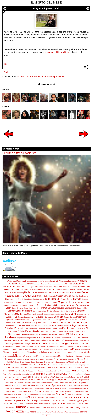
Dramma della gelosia (32, 323)
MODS (87, 343)
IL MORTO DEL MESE (46, 2)
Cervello (77, 299)
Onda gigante (25, 362)
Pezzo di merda (10, 371)
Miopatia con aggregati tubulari (62, 352)
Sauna (30, 380)
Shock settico (75, 385)
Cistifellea (29, 302)
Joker (65, 340)
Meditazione (85, 349)
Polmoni (75, 370)
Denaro (66, 317)
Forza (9, 331)
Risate (42, 377)
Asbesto (66, 287)
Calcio (35, 296)
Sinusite (8, 391)
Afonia (55, 281)
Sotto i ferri (54, 391)
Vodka (48, 412)
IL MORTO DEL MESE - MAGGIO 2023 (19, 153)
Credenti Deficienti (35, 314)
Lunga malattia (69, 343)
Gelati (42, 331)
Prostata (48, 374)
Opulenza (39, 362)
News (56, 359)
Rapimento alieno (14, 377)
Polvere (6, 374)
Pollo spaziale (64, 371)
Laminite (85, 340)
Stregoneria (84, 394)
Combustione (70, 308)
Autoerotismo (37, 289)
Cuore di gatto (12, 317)
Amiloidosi (23, 284)
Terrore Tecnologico (25, 404)
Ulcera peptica (50, 408)
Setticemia (45, 385)
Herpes (51, 334)
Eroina (53, 325)
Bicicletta (39, 292)
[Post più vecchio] (84, 139)
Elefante (56, 322)
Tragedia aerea (57, 403)
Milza (47, 352)
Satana (15, 379)
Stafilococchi (46, 394)
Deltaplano (49, 317)
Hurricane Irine (60, 334)
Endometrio (10, 325)
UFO (37, 408)
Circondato (8, 302)
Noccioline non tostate (67, 359)
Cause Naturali (51, 298)
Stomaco (60, 394)
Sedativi (50, 383)
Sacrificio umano (62, 377)
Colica (26, 305)
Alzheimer (13, 284)
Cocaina (37, 302)
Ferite (72, 328)
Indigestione (21, 338)
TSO (66, 401)
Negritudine (40, 359)
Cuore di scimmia (24, 317)
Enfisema (20, 325)
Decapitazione (38, 317)
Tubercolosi (9, 408)
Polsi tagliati (85, 371)
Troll (79, 404)
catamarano (74, 412)
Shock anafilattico (63, 385)
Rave (24, 377)
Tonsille (47, 404)
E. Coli (49, 323)
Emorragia (82, 322)
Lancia (5, 344)
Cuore (21, 76)
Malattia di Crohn (9, 349)
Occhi (86, 359)
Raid (6, 377)
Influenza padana (61, 338)
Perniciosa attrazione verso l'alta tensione (67, 368)
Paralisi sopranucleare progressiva (77, 365)
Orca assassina (49, 362)
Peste (86, 368)
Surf (62, 401)
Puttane (72, 374)
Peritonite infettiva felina (42, 368)
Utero (71, 407)
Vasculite (84, 408)
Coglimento (64, 302)
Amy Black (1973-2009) (46, 8)
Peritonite (28, 367)
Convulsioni (9, 314)
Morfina (81, 356)
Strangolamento (72, 394)
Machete (6, 346)
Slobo (19, 391)
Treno (74, 403)
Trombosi (85, 403)
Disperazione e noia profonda (42, 320)
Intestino (7, 340)
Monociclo (54, 356)
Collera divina (82, 305)
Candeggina (83, 296)
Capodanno (28, 299)
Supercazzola (64, 398)
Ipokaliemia (35, 340)
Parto (17, 368)
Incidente (10, 337)
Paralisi (60, 365)
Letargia (27, 344)
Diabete (20, 319)
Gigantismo (13, 334)
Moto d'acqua (14, 359)
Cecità (70, 299)
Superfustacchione (79, 397)
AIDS (25, 281)
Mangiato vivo (66, 349)
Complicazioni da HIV (41, 311)
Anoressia (24, 287)
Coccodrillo (53, 302)
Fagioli (27, 328)
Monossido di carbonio (68, 356)
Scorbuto (35, 383)
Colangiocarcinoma (80, 302)
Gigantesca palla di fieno (76, 331)
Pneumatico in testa (51, 371)
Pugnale (57, 374)
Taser (70, 401)
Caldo (41, 296)
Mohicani (46, 356)
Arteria (38, 287)
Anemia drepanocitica (56, 284)
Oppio (33, 362)
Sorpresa (46, 391)
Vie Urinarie (41, 412)
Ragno (87, 374)
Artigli (55, 287)
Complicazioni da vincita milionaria (63, 311)
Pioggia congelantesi (35, 371)
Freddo (14, 331)
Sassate (7, 379)
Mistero (29, 76)
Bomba (66, 292)
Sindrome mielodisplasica (78, 388)
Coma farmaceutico (55, 308)
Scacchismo (39, 379)
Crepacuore (49, 314)
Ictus (69, 334)
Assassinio (9, 289)
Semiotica (69, 383)
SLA (53, 377)
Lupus (81, 343)
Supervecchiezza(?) (42, 400)
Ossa (70, 362)
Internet (85, 338)
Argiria (32, 287)
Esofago (72, 325)
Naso (22, 359)
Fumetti (29, 331)
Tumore (20, 407)
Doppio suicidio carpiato (75, 320)
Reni (28, 377)
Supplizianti (56, 401)
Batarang (20, 293)
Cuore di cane (83, 314)
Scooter (28, 382)
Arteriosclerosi (46, 287)
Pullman (65, 374)
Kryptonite (78, 340)
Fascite (38, 328)
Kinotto (71, 340)
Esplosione (82, 325)
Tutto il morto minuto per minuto (49, 76)
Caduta (27, 295)
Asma (87, 287)
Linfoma (45, 343)
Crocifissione (59, 314)
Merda (24, 352)
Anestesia (69, 284)
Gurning (44, 334)
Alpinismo (82, 281)
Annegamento (9, 286)
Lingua (51, 344)
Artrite (59, 287)
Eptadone (41, 325)
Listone (57, 344)
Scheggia (71, 380)
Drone (44, 322)
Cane (7, 299)
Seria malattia (21, 385)
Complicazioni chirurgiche (20, 311)
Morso (87, 356)
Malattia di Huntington (24, 349)
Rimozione (35, 377)
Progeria (30, 374)
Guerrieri (37, 334)
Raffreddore (80, 374)
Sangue (85, 377)
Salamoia (72, 377)
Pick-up (20, 371)
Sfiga (53, 385)
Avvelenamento (76, 289)
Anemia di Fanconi (40, 284)
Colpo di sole (28, 308)
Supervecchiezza (23, 400)
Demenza (58, 317)
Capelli (20, 299)
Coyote (24, 314)
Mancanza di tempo (53, 349)
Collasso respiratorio (65, 305)
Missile (87, 352)
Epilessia (34, 325)
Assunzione (19, 290)
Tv (28, 408)
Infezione (41, 337)
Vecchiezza (15, 411)
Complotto (81, 311)
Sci (76, 380)
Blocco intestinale (50, 293)
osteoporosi (46, 415)
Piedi (25, 371)
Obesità (80, 359)
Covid (18, 314)
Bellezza (29, 292)
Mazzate (76, 349)
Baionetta (12, 293)
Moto (6, 359)
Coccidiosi (44, 302)
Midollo (42, 352)
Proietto (38, 373)
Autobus (27, 289)
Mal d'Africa (42, 346)
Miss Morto (78, 352)
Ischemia (59, 340)
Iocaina (27, 340)
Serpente (31, 385)
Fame (32, 328)
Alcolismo (68, 281)
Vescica (33, 412)
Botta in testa (75, 292)
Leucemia (35, 343)
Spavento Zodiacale (80, 391)
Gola (20, 334)
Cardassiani (37, 299)
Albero (61, 281)
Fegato (65, 328)
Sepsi (13, 385)
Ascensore (74, 287)
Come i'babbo (82, 308)
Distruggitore (59, 320)
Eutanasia (19, 328)
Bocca (60, 292)
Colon (8, 308)
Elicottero (65, 322)
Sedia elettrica (59, 383)
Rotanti (48, 377)
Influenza (50, 337)
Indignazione (31, 338)
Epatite (27, 325)
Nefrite (32, 359)
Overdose (7, 364)
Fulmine (21, 331)
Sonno (38, 391)
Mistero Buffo (31, 356)
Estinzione (9, 328)
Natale (27, 359)
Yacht (67, 412)
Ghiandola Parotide (59, 331)
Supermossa (8, 401)
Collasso (32, 305)
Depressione (10, 320)
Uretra (59, 408)
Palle (35, 365)
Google (26, 334)
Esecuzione (62, 325)
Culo (66, 314)
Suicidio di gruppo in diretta (48, 398)
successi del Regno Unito (57, 52)
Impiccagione (78, 334)
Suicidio (32, 397)
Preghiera (23, 374)
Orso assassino (62, 362)
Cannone (13, 299)
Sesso (38, 385)
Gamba (36, 331)
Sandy (79, 377)
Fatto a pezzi (46, 328)
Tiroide (41, 404)
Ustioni (65, 407)
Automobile (48, 289)
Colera (21, 305)
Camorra (67, 296)
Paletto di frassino (25, 365)
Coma (44, 308)
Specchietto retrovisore (12, 394)
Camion (59, 296)
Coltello (37, 308)
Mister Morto (8, 356)
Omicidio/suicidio (12, 362)
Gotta (31, 334)
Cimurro (85, 299)
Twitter (32, 408)
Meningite (17, 352)
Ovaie (84, 362)
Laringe (11, 344)
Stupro (25, 398)
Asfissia (81, 287)
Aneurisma (79, 284)
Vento (27, 412)
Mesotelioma (32, 352)
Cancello (74, 296)
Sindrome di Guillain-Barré (34, 388)
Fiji (86, 328)
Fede (60, 328)
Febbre (54, 328)
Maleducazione (39, 349)
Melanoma (7, 352)
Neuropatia (49, 359)
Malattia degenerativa (61, 346)
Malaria (50, 346)
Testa (35, 403)
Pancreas (42, 364)
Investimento (18, 340)
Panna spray (52, 365)
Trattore (69, 404)
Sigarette (84, 385)
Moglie (39, 356)
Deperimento (81, 317)
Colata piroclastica (11, 305)
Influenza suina (74, 337)
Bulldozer (18, 296)
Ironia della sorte (47, 340)
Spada (61, 391)
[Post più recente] (8, 139)
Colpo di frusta (17, 308)
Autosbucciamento (62, 290)
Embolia (72, 322)
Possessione (14, 374)
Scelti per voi (60, 379)
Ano (18, 287)
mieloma (83, 412)
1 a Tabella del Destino (14, 281)
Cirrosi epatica (19, 302)
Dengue (73, 317)
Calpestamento (50, 296)
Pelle (21, 368)
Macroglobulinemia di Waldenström (23, 346)
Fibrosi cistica (80, 328)
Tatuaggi (76, 401)
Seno (75, 382)
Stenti (53, 394)
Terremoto (13, 403)
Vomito (54, 412)
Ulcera (42, 407)
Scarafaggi (50, 380)
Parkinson (10, 367)
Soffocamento (28, 391)
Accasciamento (35, 281)
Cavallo (63, 299)
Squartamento (35, 394)
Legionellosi (18, 344)
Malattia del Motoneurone (80, 346)
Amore (30, 284)
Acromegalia (47, 281)
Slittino (14, 391)
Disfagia (27, 320)
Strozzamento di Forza (13, 398)
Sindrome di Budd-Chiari (14, 388)
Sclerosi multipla (17, 382)
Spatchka (68, 391)
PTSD (15, 365)
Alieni (75, 281)
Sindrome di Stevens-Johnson (56, 388)
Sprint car (25, 394)
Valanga (77, 407)
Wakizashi (61, 412)
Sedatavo (43, 383)
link (5, 64)
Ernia (48, 325)
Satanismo (22, 379)
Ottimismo (77, 362)
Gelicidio (48, 331)
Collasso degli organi (45, 305)
